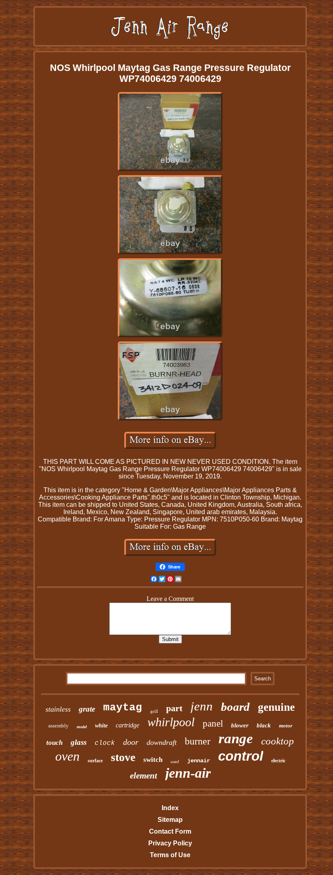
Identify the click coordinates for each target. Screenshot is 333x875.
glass (78, 742)
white (101, 726)
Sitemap (170, 819)
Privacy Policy (170, 843)
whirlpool (171, 722)
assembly (58, 726)
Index (170, 807)
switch (152, 759)
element (143, 776)
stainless (58, 709)
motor (285, 726)
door (130, 742)
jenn (201, 706)
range (235, 738)
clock (105, 743)
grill (154, 711)
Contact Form (170, 831)
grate (87, 709)
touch (54, 742)
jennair (198, 760)
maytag (122, 707)
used (175, 761)
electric (278, 760)
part (174, 708)
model (82, 727)
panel (213, 723)
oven (67, 756)
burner (197, 741)
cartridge (127, 725)
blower (240, 725)
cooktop (277, 741)
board (235, 706)
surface (95, 760)
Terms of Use (170, 854)
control (240, 755)
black (264, 725)
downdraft (162, 742)
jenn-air (188, 773)
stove (123, 757)
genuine (276, 707)
